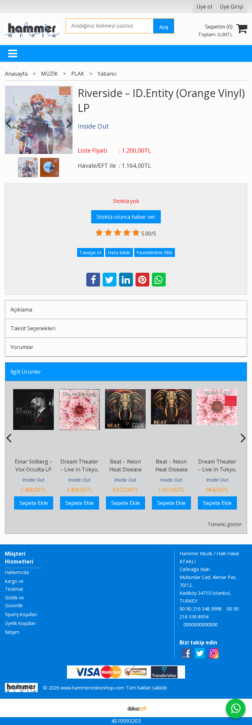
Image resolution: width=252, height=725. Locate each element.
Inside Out (33, 480)
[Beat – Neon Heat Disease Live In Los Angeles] (171, 393)
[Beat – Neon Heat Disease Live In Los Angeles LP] (125, 393)
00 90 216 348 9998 (200, 609)
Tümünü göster (224, 524)
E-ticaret (115, 708)
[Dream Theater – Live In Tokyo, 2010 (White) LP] (79, 393)
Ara (163, 27)
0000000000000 (200, 624)
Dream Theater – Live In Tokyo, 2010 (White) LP (79, 469)
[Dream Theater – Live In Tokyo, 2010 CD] (217, 393)
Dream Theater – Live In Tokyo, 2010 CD (217, 469)
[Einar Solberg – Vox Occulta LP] (33, 393)
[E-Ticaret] (137, 708)
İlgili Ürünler (25, 371)
